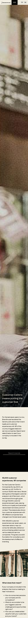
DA (25, 2)
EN (22, 2)
